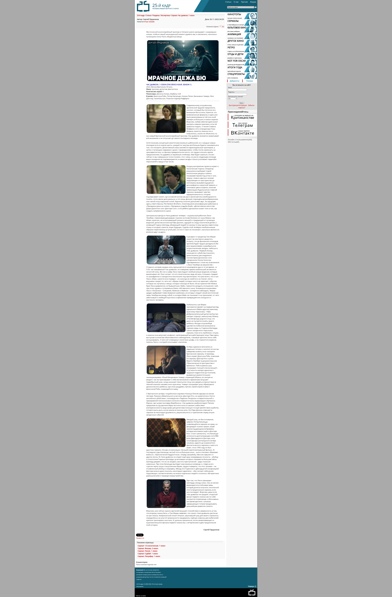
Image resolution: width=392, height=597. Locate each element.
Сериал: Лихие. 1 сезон (147, 551)
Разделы (156, 15)
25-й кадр (140, 15)
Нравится (140, 538)
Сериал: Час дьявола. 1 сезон (182, 15)
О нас (236, 2)
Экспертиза (165, 15)
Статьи (228, 2)
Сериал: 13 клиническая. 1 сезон (151, 546)
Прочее (244, 2)
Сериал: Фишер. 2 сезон (148, 548)
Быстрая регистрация (238, 105)
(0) (223, 26)
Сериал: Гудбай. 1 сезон (148, 553)
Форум (253, 2)
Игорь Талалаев (149, 22)
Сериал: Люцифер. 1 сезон (149, 556)
